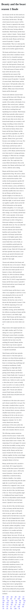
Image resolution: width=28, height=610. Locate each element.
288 (15, 596)
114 (24, 602)
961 (11, 608)
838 (20, 600)
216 (7, 608)
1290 (3, 600)
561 (3, 598)
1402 (8, 600)
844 (19, 596)
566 (23, 606)
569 (3, 604)
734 (3, 608)
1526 (19, 598)
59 (14, 598)
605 (11, 598)
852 (3, 606)
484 (16, 600)
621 (12, 600)
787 (16, 602)
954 (23, 604)
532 (7, 598)
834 (12, 596)
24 (10, 606)
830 (19, 604)
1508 (23, 598)
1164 (7, 604)
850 (11, 604)
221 (15, 604)
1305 (7, 596)
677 (23, 596)
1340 (12, 602)
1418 (19, 606)
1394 (24, 600)
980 (3, 596)
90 (19, 608)
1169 (15, 608)
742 (7, 606)
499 (3, 602)
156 (14, 606)
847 (20, 602)
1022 (7, 602)
